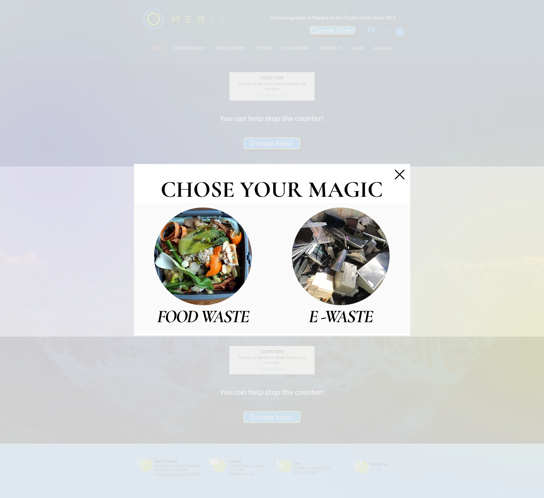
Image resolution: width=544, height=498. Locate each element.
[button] (400, 174)
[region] (203, 268)
